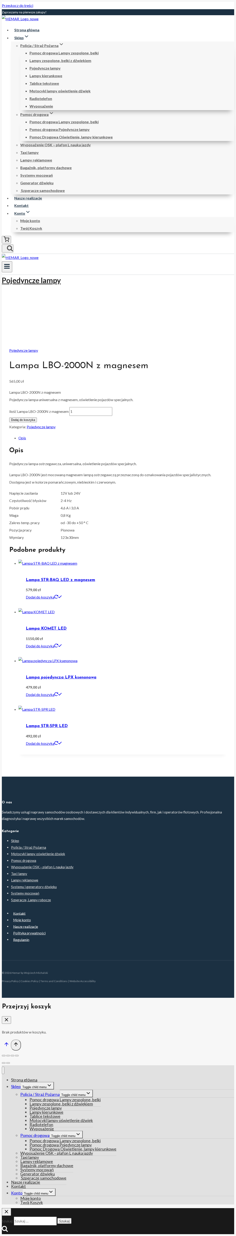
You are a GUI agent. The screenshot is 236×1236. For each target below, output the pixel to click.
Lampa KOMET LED (46, 629)
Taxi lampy (29, 152)
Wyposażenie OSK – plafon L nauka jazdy (55, 145)
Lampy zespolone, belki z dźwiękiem (60, 60)
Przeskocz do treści (17, 5)
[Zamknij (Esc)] (4, 1055)
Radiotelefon (41, 98)
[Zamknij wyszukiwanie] (6, 1212)
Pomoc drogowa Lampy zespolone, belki (64, 53)
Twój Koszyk (31, 228)
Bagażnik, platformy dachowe (46, 167)
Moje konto (30, 220)
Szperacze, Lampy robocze (31, 900)
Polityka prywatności (29, 933)
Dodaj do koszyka (23, 420)
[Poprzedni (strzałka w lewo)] (4, 1063)
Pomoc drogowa (23, 860)
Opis (22, 438)
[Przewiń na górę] (6, 1045)
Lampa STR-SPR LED (47, 726)
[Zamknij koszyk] (6, 1020)
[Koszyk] (6, 240)
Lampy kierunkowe (46, 75)
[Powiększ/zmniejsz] (17, 1055)
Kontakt (21, 205)
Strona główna (26, 30)
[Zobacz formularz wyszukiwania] (7, 248)
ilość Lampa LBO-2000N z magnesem (39, 411)
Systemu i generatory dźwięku (34, 887)
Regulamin (21, 939)
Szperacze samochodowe (42, 190)
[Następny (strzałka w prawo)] (8, 1063)
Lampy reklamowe (36, 160)
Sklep (15, 841)
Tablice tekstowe (44, 83)
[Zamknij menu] (3, 1070)
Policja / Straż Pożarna (28, 847)
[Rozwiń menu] (7, 266)
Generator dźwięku (36, 183)
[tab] (122, 438)
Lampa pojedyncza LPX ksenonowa (61, 677)
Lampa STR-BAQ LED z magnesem (60, 580)
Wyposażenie (41, 106)
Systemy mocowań (36, 175)
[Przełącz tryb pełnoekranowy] (12, 1055)
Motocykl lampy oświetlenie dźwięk (60, 91)
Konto (16, 1192)
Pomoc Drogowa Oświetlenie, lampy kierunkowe (71, 137)
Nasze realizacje (28, 198)
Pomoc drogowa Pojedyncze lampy (60, 129)
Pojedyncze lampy (45, 68)
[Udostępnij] (8, 1055)
